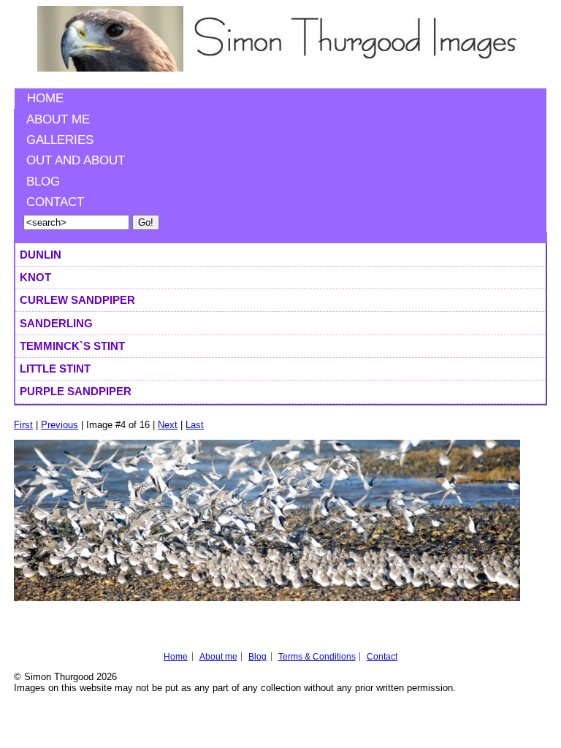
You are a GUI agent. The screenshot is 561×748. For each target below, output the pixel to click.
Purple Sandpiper (75, 391)
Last (195, 424)
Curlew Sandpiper (77, 300)
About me (58, 119)
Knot (35, 277)
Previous (59, 424)
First (23, 424)
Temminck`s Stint (72, 346)
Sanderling (56, 323)
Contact (55, 202)
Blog (43, 181)
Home (45, 98)
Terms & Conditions (317, 656)
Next (168, 424)
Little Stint (55, 368)
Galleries (60, 140)
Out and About (75, 160)
